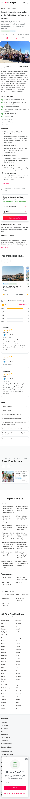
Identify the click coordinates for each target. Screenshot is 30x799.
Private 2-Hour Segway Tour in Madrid (7, 554)
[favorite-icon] (20, 269)
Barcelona (18, 623)
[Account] (24, 2)
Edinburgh (19, 638)
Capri (17, 632)
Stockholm (19, 691)
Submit (15, 788)
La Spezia (4, 655)
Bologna (3, 629)
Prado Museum (7, 577)
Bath (2, 626)
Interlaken (18, 649)
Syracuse (4, 693)
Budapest (4, 632)
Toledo (3, 696)
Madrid (14, 8)
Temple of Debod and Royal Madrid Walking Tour (22, 563)
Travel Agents (5, 740)
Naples (3, 667)
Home (3, 8)
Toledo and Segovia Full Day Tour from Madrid (22, 508)
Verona (3, 705)
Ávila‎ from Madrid (8, 594)
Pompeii (18, 673)
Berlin (17, 626)
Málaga (18, 661)
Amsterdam (19, 620)
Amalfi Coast (5, 620)
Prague (18, 679)
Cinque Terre (5, 635)
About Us (4, 722)
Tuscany (3, 699)
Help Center (4, 734)
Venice (17, 702)
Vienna (3, 708)
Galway (3, 643)
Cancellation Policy (7, 751)
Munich (18, 664)
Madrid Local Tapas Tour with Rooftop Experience (22, 527)
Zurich (17, 708)
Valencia (18, 699)
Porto (3, 676)
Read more (6, 183)
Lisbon (17, 655)
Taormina (18, 693)
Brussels (18, 629)
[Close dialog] (26, 759)
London (3, 658)
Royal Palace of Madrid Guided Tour (7, 527)
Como (17, 635)
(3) (6, 34)
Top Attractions (5, 737)
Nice (17, 667)
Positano (3, 679)
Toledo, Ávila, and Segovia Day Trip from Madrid (22, 518)
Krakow (18, 652)
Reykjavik (4, 682)
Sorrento (3, 691)
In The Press (4, 728)
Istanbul (3, 652)
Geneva (18, 643)
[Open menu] (2, 2)
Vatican (3, 702)
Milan (3, 664)
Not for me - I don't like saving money (15, 793)
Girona (3, 646)
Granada (18, 646)
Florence (18, 640)
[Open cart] (27, 2)
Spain (8, 8)
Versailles (18, 705)
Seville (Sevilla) (5, 688)
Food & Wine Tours (22, 594)
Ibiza (2, 649)
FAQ (2, 731)
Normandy (4, 670)
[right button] (27, 52)
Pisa (2, 673)
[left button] (3, 52)
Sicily (17, 688)
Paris (17, 670)
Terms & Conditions (7, 754)
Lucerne (18, 658)
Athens (3, 623)
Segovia (18, 685)
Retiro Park (20, 583)
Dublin (3, 638)
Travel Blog (4, 725)
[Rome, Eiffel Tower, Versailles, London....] (20, 2)
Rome (17, 682)
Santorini (4, 685)
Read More (4, 247)
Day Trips (6, 598)
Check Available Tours (15, 218)
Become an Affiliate (7, 743)
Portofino (18, 676)
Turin (17, 696)
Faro (2, 640)
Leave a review (23, 304)
